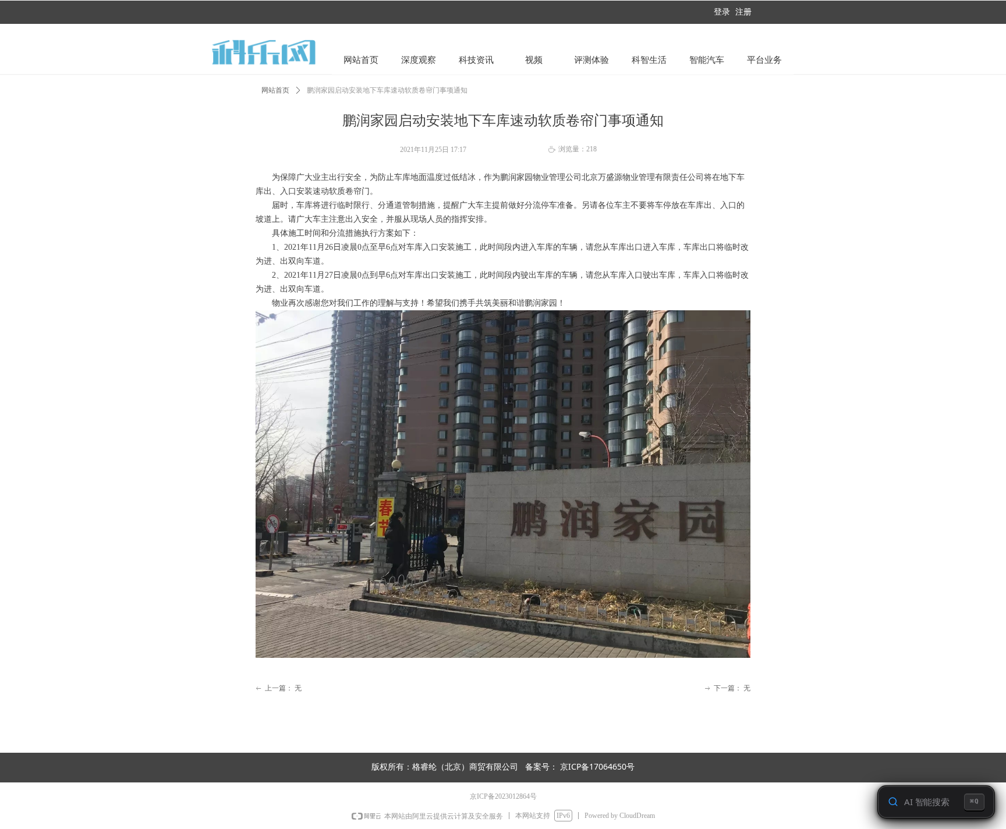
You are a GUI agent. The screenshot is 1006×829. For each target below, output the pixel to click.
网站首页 (275, 90)
